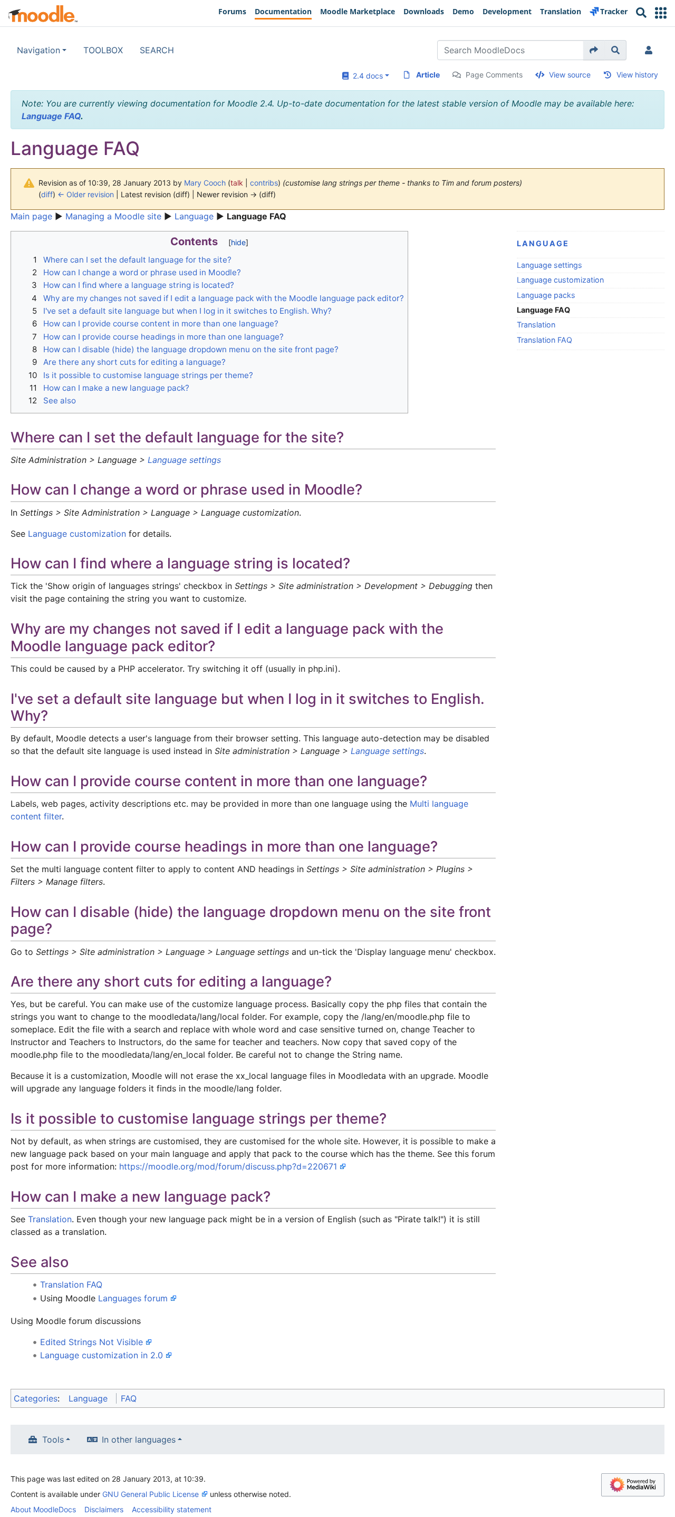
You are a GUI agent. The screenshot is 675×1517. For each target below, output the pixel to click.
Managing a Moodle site (113, 216)
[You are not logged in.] (650, 50)
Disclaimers (103, 1509)
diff (47, 194)
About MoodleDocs (43, 1509)
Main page (31, 216)
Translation (536, 324)
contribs (264, 182)
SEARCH (157, 50)
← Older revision (85, 194)
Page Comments (494, 74)
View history (637, 74)
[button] (661, 13)
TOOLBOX (103, 50)
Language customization (560, 279)
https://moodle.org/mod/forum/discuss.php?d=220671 (228, 1166)
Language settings (549, 264)
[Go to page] (594, 50)
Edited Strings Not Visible (91, 1342)
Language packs (546, 295)
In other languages (139, 1439)
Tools (53, 1439)
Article (428, 74)
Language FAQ (51, 116)
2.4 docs (366, 75)
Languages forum (133, 1298)
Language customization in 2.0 (101, 1355)
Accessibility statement (171, 1509)
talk (236, 182)
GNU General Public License (150, 1494)
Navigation (38, 50)
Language (194, 216)
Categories (35, 1398)
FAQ (129, 1398)
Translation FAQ (544, 339)
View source (570, 74)
